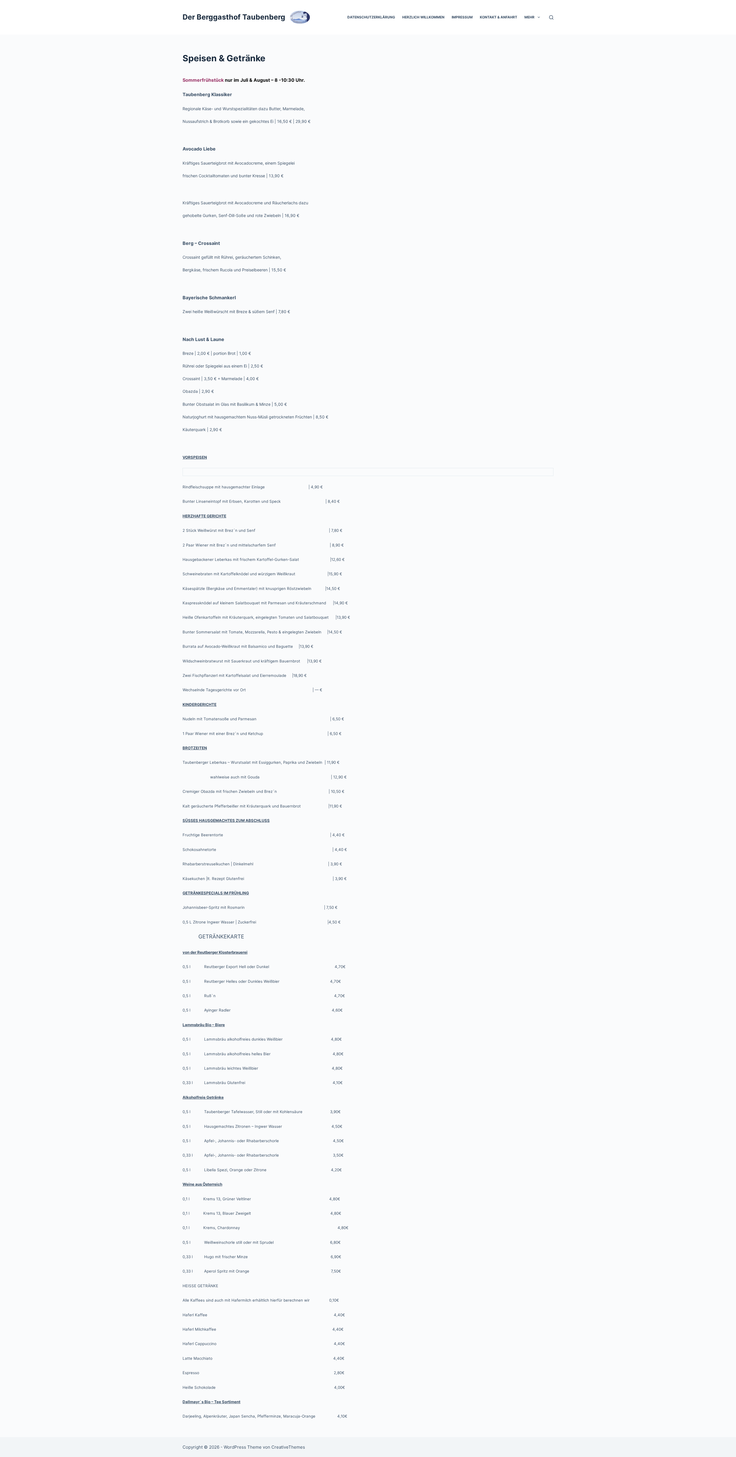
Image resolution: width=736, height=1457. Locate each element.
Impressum (462, 17)
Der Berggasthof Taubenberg (234, 17)
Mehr (529, 17)
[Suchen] (551, 17)
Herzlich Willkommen (423, 17)
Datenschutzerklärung (371, 17)
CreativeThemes (288, 1447)
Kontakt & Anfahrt (498, 17)
